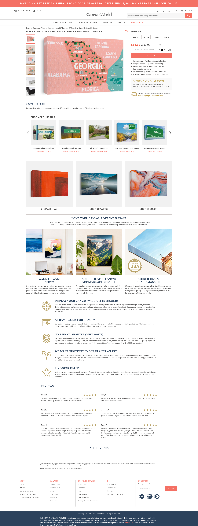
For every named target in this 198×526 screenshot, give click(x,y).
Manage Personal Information (88, 500)
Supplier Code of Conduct (28, 494)
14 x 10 (135, 37)
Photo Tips (53, 500)
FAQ (79, 491)
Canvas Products (55, 487)
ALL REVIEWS (99, 448)
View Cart (188, 11)
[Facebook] (142, 497)
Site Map (110, 491)
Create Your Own (63, 22)
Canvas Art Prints (87, 22)
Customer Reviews (26, 491)
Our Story (23, 484)
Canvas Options (55, 484)
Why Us (121, 22)
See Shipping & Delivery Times (150, 95)
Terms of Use (111, 487)
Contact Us (82, 484)
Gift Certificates (84, 497)
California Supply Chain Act (29, 497)
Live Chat (40, 11)
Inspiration (53, 497)
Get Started (137, 22)
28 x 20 (156, 37)
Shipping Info (82, 494)
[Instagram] (149, 497)
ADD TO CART (151, 55)
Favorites (175, 11)
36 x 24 (166, 37)
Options (107, 22)
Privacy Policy (111, 484)
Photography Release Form (116, 494)
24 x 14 (146, 37)
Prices (52, 491)
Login (163, 11)
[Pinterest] (157, 497)
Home (28, 28)
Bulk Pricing (54, 494)
